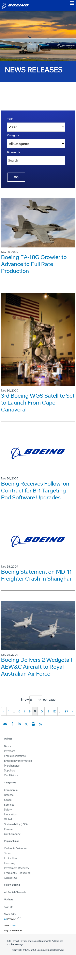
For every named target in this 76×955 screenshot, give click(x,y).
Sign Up (8, 907)
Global (8, 819)
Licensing (9, 863)
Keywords (13, 152)
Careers (8, 829)
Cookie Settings (15, 944)
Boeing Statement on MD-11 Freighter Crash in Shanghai (36, 575)
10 (41, 711)
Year (10, 118)
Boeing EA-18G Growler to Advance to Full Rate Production (34, 264)
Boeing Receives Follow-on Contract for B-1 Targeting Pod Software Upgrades (35, 490)
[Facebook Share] (12, 724)
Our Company (12, 834)
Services (9, 804)
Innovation (10, 814)
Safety (8, 809)
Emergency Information (18, 760)
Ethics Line (10, 858)
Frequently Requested (17, 872)
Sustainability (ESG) (16, 824)
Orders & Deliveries (15, 848)
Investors (9, 751)
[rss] (40, 724)
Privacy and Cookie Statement (35, 941)
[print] (33, 724)
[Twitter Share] (26, 724)
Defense (9, 794)
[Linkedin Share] (19, 724)
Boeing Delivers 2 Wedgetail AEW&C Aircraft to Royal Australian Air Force (36, 666)
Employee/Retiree (15, 755)
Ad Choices (57, 941)
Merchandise (11, 765)
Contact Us (10, 877)
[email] (5, 724)
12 (54, 711)
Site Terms (12, 941)
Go (16, 177)
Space (8, 799)
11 (47, 711)
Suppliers (9, 770)
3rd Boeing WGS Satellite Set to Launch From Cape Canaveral (38, 402)
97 (66, 711)
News (7, 746)
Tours (7, 853)
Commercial (11, 790)
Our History (11, 775)
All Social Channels (15, 892)
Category (13, 135)
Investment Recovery (16, 868)
